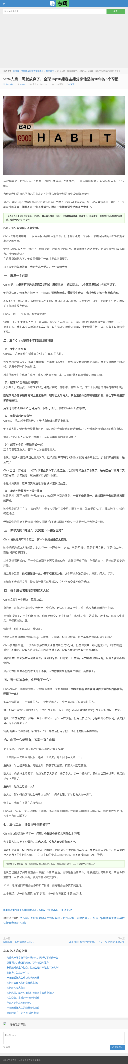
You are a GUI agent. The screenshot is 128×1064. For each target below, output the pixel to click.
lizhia (22, 84)
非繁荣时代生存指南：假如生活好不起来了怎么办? (33, 967)
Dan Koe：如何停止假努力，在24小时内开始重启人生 (96, 941)
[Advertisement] (64, 40)
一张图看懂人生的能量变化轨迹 (23, 1007)
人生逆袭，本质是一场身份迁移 (23, 997)
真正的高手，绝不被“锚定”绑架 (23, 1012)
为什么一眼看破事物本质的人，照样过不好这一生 (32, 957)
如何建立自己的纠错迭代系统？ (23, 982)
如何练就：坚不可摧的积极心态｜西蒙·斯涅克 (30, 992)
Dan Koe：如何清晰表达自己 (18, 941)
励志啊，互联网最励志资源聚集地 (64, 3)
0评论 (71, 84)
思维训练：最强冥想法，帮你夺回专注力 (28, 962)
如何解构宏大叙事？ (17, 987)
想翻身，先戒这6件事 (18, 972)
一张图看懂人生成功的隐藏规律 (23, 977)
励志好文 (50, 71)
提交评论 (118, 1047)
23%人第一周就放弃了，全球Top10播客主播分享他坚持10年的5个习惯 (60, 79)
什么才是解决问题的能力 (19, 1002)
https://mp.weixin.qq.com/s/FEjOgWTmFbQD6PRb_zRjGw (37, 910)
